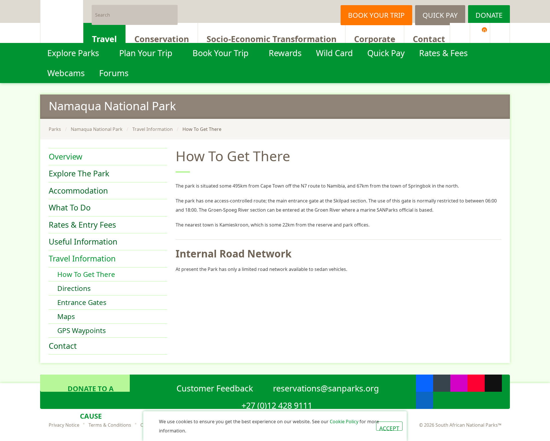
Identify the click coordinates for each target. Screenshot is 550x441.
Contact (429, 38)
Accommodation (78, 190)
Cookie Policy (344, 421)
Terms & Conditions (110, 425)
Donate (489, 15)
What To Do (70, 207)
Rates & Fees (443, 52)
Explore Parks (73, 52)
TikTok (493, 383)
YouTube (476, 383)
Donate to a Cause (91, 388)
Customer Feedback (214, 387)
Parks (55, 129)
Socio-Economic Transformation (272, 38)
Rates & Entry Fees (82, 224)
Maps (66, 316)
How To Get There (86, 274)
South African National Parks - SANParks (61, 21)
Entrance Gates (82, 302)
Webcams (66, 72)
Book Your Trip (376, 15)
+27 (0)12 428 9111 (276, 404)
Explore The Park (79, 173)
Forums (114, 72)
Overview (65, 156)
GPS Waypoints (81, 330)
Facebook (296, 11)
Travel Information (152, 129)
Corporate (374, 38)
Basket (484, 30)
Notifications (460, 33)
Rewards (285, 52)
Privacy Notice (64, 425)
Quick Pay (440, 15)
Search (171, 11)
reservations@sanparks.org (326, 387)
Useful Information (83, 241)
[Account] (500, 33)
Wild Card (334, 52)
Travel (104, 38)
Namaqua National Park (97, 129)
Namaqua (112, 106)
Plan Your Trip (145, 52)
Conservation (161, 38)
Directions (74, 288)
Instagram (325, 11)
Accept (389, 427)
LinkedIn (424, 400)
